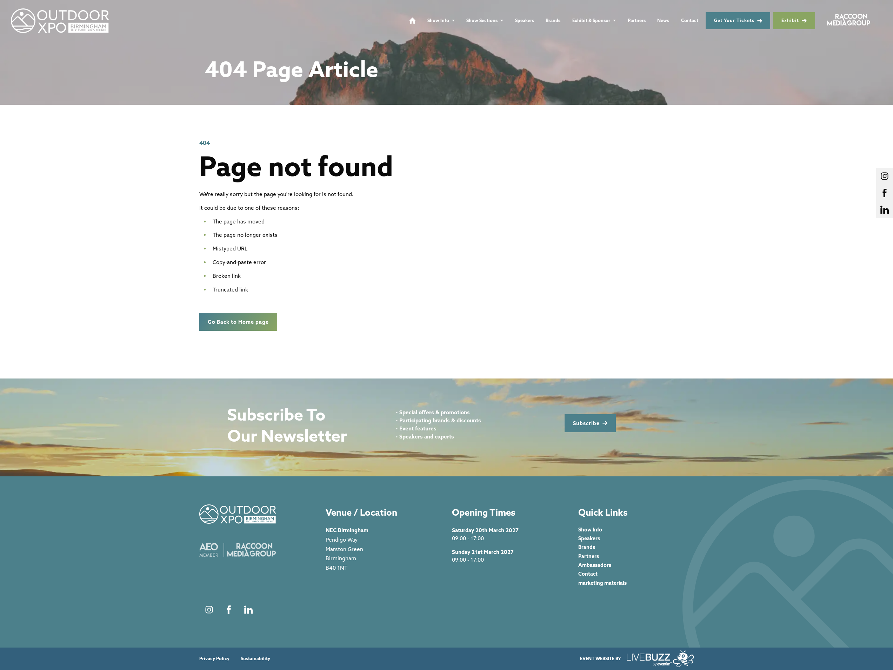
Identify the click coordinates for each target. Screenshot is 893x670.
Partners (637, 20)
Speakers (524, 20)
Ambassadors (594, 565)
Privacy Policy (214, 658)
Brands (553, 20)
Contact (689, 20)
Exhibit (790, 20)
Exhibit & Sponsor (591, 20)
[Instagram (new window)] (209, 610)
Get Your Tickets (734, 20)
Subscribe (586, 423)
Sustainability (255, 658)
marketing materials (602, 583)
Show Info (438, 20)
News (663, 20)
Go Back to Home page (238, 322)
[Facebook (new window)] (229, 610)
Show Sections (482, 20)
